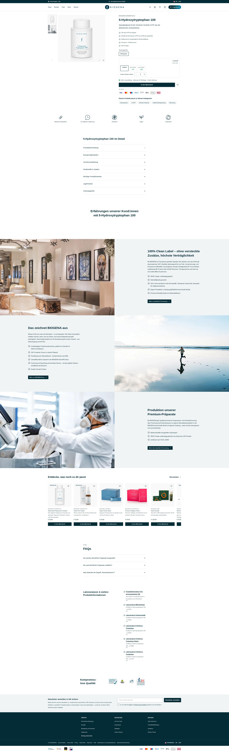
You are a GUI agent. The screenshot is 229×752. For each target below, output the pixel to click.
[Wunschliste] (159, 7)
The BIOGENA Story (153, 725)
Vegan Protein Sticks (105, 510)
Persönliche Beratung (87, 721)
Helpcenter (84, 732)
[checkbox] (118, 704)
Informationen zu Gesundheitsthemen (106, 742)
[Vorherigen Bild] (99, 60)
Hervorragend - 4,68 (55, 1)
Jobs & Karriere (152, 721)
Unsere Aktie (70, 742)
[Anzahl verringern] (136, 74)
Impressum (89, 742)
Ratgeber (117, 728)
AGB (130, 704)
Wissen (76, 7)
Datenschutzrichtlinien (141, 704)
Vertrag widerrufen (86, 736)
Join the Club (118, 721)
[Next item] (179, 499)
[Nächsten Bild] (52, 59)
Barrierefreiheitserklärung (123, 742)
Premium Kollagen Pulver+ (132, 510)
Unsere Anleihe (62, 742)
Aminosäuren (124, 102)
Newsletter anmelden (172, 700)
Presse (76, 742)
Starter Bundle (155, 510)
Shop (49, 7)
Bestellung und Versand (88, 728)
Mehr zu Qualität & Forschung (158, 301)
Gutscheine (117, 725)
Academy (150, 728)
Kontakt (83, 725)
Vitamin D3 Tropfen (79, 510)
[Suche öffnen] (150, 7)
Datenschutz (82, 742)
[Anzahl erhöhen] (144, 74)
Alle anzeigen (174, 477)
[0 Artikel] (164, 7)
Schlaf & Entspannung (159, 102)
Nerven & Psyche (144, 102)
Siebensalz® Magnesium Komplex (57, 510)
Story (69, 7)
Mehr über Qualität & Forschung (159, 448)
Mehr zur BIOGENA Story (37, 377)
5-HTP (133, 102)
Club (63, 7)
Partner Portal (152, 732)
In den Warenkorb (147, 85)
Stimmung (172, 102)
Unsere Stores (118, 732)
